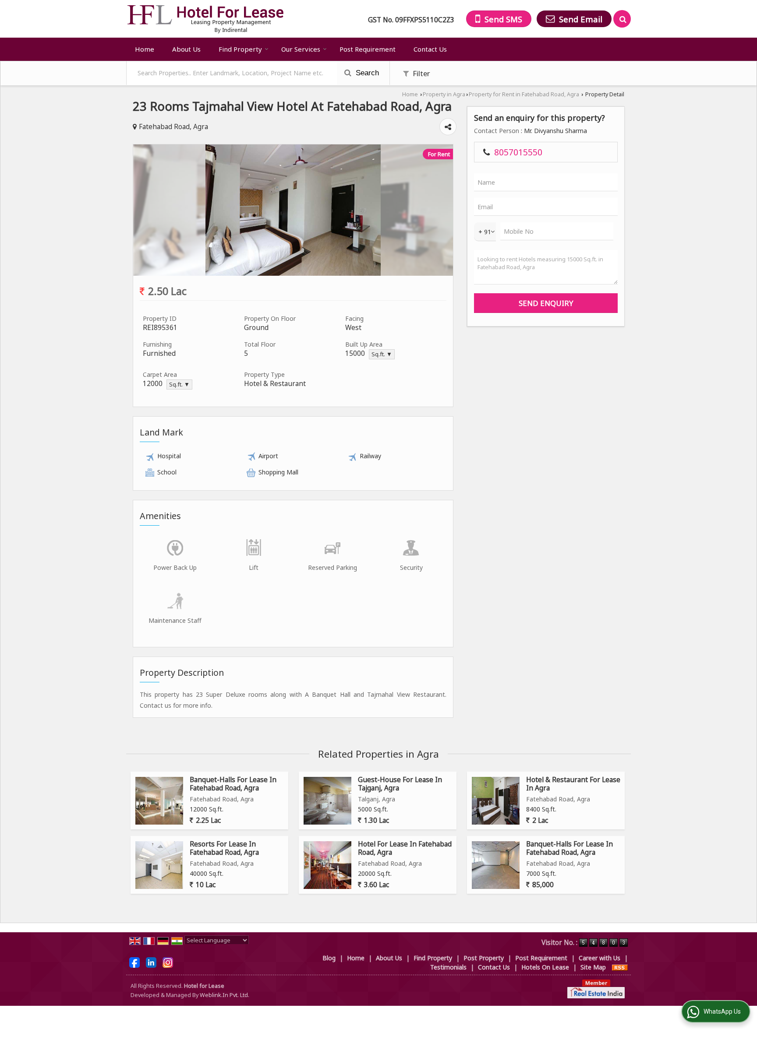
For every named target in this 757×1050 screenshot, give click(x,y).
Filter (420, 73)
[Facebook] (134, 961)
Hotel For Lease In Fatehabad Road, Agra (405, 848)
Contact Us (430, 49)
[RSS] (620, 967)
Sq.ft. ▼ (381, 354)
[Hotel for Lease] (205, 18)
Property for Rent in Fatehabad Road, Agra (524, 94)
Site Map (593, 967)
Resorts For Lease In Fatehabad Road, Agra (224, 848)
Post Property (483, 958)
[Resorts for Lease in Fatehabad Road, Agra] (159, 865)
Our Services (300, 49)
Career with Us (599, 958)
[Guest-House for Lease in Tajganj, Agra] (327, 801)
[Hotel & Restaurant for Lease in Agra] (496, 801)
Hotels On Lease (545, 967)
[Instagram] (168, 961)
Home (144, 49)
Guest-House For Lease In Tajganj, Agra (400, 783)
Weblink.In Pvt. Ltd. (224, 995)
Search (366, 73)
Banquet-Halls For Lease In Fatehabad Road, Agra (233, 783)
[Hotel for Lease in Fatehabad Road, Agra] (327, 865)
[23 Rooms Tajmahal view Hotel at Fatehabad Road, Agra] (293, 273)
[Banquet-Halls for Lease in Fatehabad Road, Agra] (159, 801)
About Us (186, 49)
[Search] (622, 19)
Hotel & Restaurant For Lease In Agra (573, 783)
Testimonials (448, 967)
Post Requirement (368, 49)
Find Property (240, 49)
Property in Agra (444, 94)
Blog (329, 958)
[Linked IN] (151, 961)
